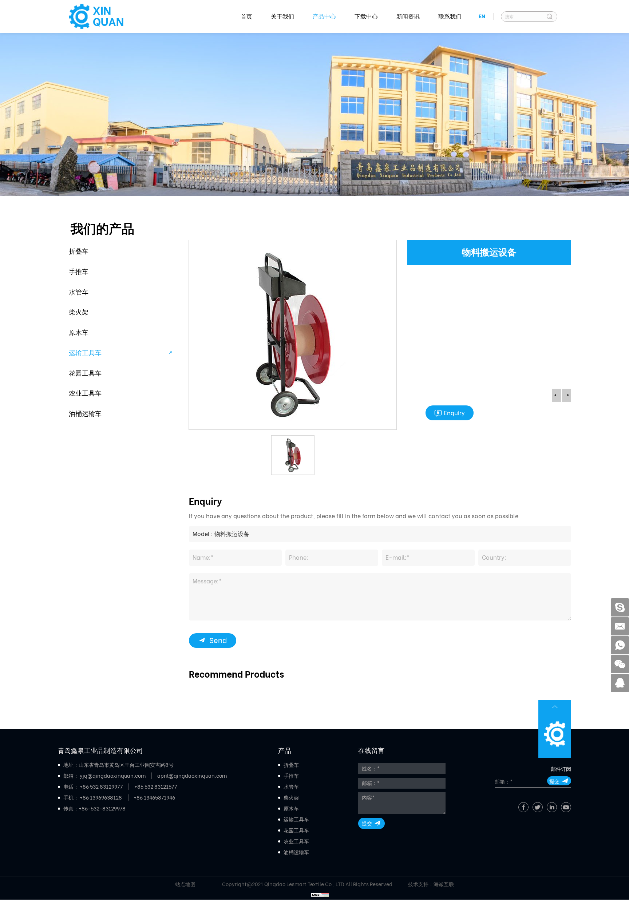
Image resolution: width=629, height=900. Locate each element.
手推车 (78, 271)
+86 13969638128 (101, 797)
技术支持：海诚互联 (431, 884)
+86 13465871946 (154, 797)
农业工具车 (85, 393)
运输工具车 (85, 353)
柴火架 (78, 312)
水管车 (78, 292)
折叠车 (78, 251)
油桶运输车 (85, 413)
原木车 (78, 332)
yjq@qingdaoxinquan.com (113, 776)
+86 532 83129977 (101, 787)
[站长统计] (320, 893)
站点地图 (185, 884)
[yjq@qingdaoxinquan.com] (620, 626)
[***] (620, 607)
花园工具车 (85, 373)
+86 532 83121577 (155, 787)
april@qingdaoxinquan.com (192, 776)
